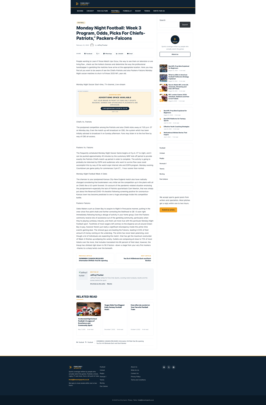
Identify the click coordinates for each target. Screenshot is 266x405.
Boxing (80, 11)
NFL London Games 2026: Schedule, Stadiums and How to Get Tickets (179, 96)
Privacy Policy (135, 376)
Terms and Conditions (138, 380)
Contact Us (135, 373)
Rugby (138, 11)
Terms (135, 400)
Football (115, 11)
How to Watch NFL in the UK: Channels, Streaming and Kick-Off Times (178, 87)
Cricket (90, 11)
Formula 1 (127, 11)
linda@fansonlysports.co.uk (79, 379)
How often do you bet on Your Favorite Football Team (140, 307)
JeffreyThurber (97, 275)
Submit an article (168, 210)
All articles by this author (97, 284)
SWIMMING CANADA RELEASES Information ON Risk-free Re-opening (120, 341)
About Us (134, 367)
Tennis (147, 11)
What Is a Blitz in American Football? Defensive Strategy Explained (179, 77)
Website (109, 284)
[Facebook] (164, 367)
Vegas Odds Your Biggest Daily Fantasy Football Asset (114, 307)
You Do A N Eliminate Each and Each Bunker (111, 343)
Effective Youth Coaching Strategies (176, 126)
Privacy (130, 400)
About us (175, 54)
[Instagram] (173, 367)
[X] (169, 367)
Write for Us (159, 11)
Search (162, 20)
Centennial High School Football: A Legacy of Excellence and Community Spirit (87, 322)
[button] (188, 11)
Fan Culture (102, 11)
